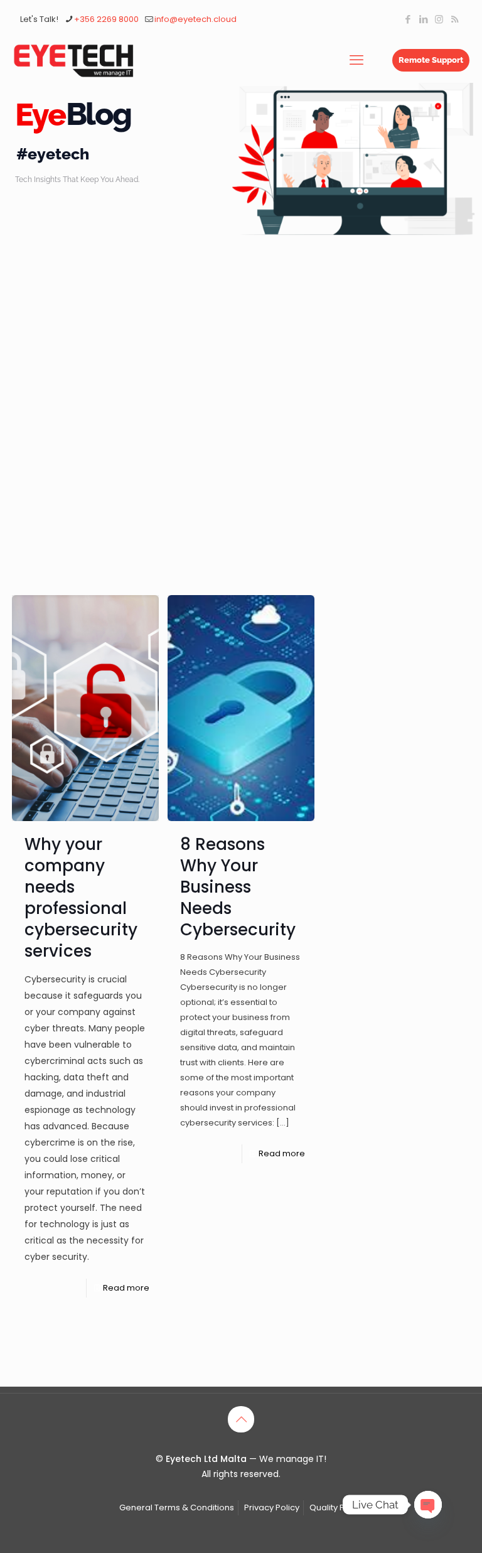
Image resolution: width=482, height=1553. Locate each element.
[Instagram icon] (439, 19)
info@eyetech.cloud (195, 19)
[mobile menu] (356, 60)
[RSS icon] (454, 19)
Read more (126, 1288)
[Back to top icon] (241, 1419)
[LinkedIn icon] (423, 19)
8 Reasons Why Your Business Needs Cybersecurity (238, 887)
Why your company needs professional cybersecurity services (80, 897)
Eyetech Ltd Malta (207, 1459)
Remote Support (431, 60)
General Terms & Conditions (176, 1507)
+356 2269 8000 (106, 19)
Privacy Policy (271, 1507)
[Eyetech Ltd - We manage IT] (74, 60)
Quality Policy (336, 1507)
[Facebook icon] (407, 19)
